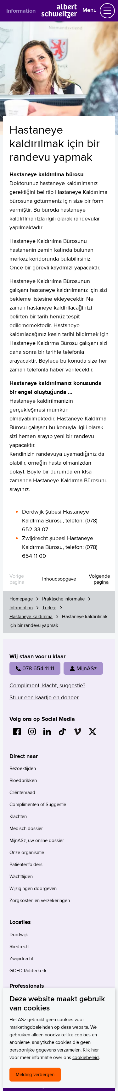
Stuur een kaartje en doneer (44, 697)
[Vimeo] (77, 731)
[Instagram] (32, 731)
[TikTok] (62, 731)
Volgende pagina (99, 579)
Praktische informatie (63, 598)
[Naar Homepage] (59, 16)
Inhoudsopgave (59, 578)
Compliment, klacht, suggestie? (47, 685)
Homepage (21, 598)
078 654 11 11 (38, 668)
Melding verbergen (35, 1074)
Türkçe (49, 607)
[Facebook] (17, 731)
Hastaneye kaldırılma (31, 616)
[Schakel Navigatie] (107, 10)
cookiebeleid (85, 1057)
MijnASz (86, 668)
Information (21, 11)
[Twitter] (92, 731)
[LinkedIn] (47, 731)
